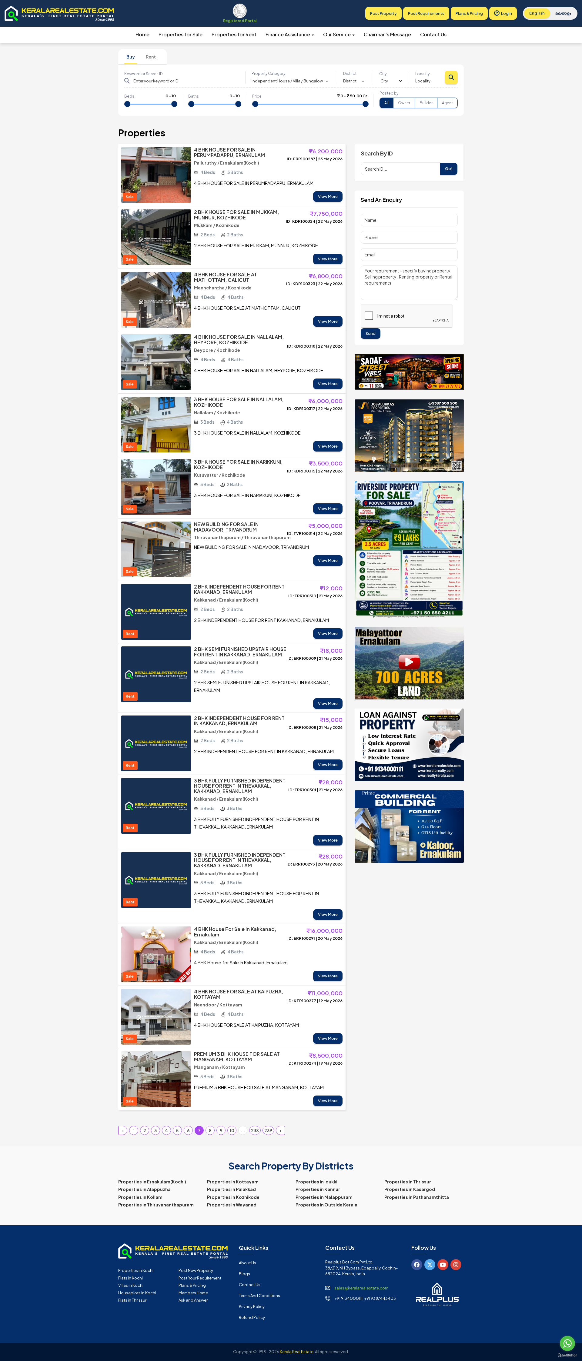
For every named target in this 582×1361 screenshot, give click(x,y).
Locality (422, 74)
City (382, 74)
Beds (129, 96)
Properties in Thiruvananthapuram (156, 1204)
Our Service (337, 34)
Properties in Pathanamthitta (416, 1197)
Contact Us (433, 34)
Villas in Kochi (130, 1285)
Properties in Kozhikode (233, 1197)
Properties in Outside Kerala (326, 1204)
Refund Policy (252, 1317)
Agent (447, 103)
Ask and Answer (193, 1300)
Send (371, 333)
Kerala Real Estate (296, 1351)
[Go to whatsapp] (567, 1343)
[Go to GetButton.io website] (567, 1355)
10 (232, 1130)
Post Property (383, 13)
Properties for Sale (180, 34)
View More (328, 196)
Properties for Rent (234, 34)
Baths (193, 96)
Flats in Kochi (130, 1278)
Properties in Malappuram (324, 1197)
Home (142, 34)
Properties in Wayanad (231, 1204)
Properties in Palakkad (231, 1189)
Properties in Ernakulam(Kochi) (152, 1181)
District (349, 73)
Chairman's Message (387, 34)
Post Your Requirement (200, 1278)
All (386, 103)
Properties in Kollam (140, 1197)
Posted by (389, 93)
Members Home (193, 1292)
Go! (449, 168)
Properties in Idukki (316, 1181)
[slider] (127, 104)
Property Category (268, 73)
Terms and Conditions (259, 1295)
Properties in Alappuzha (144, 1189)
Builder (426, 103)
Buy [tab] (130, 56)
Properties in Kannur (318, 1189)
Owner (404, 103)
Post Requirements (426, 13)
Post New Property (196, 1270)
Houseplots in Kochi (137, 1292)
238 (255, 1130)
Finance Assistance (288, 34)
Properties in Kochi (135, 1270)
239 (268, 1130)
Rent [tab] (151, 56)
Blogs (244, 1273)
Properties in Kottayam (233, 1181)
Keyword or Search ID (143, 74)
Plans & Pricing (469, 13)
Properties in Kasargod (409, 1189)
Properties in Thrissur (407, 1181)
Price (257, 96)
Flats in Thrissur (132, 1300)
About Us (247, 1262)
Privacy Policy (252, 1306)
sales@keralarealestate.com (361, 1288)
